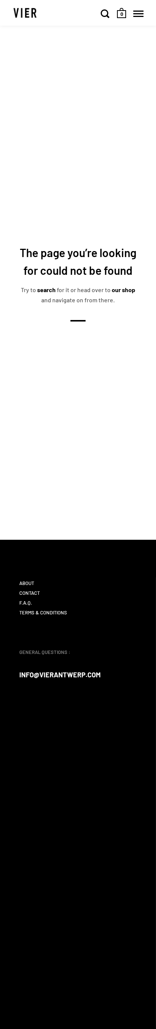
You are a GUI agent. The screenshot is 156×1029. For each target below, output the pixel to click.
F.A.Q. (25, 603)
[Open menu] (138, 13)
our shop (123, 289)
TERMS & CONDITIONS (43, 612)
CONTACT (29, 593)
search (46, 289)
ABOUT (26, 583)
